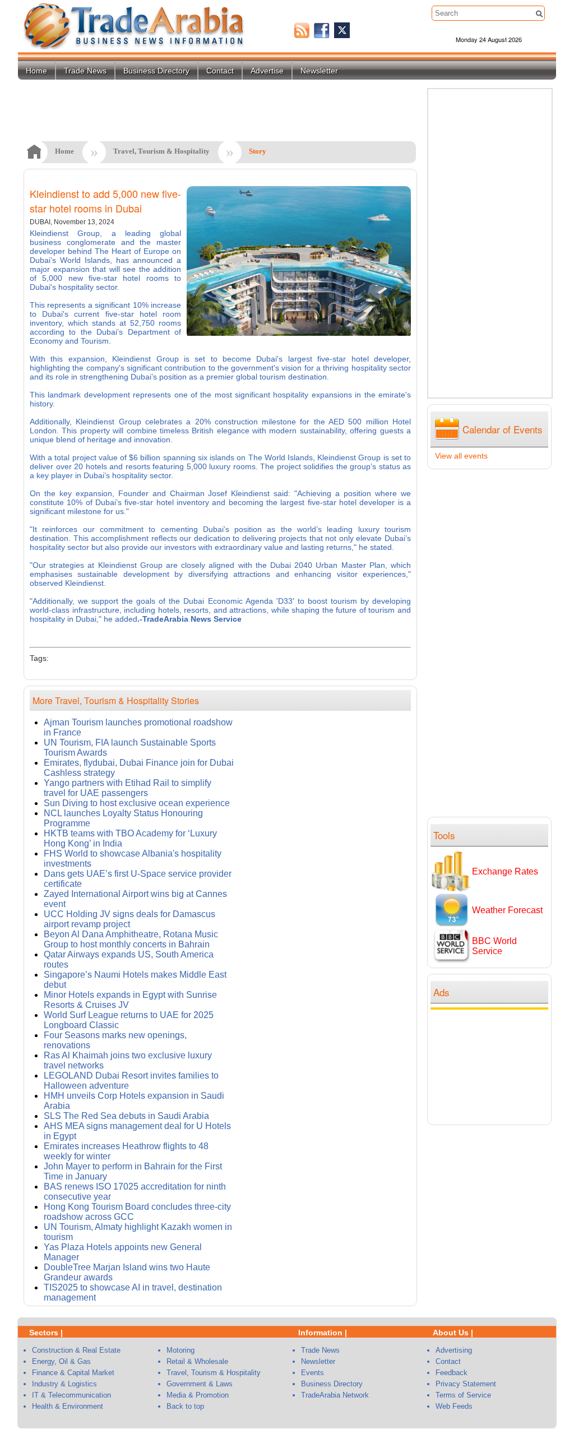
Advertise (267, 70)
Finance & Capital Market (73, 1372)
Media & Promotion (197, 1395)
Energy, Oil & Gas (61, 1361)
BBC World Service (494, 946)
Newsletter (319, 70)
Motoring (180, 1350)
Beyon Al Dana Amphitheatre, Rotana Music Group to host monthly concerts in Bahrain (131, 939)
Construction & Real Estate (76, 1350)
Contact (220, 70)
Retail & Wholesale (197, 1361)
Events (312, 1372)
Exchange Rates (505, 871)
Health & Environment (67, 1406)
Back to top (185, 1406)
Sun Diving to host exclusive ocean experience (137, 803)
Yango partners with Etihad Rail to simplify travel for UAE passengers (127, 788)
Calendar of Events (502, 429)
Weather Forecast (507, 910)
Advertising (454, 1350)
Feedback (451, 1372)
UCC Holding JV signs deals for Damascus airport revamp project (129, 919)
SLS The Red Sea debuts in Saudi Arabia (126, 1116)
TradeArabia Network (335, 1395)
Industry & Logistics (64, 1384)
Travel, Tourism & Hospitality (161, 151)
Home (36, 70)
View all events (461, 455)
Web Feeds (454, 1406)
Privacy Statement (466, 1384)
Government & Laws (199, 1384)
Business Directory (156, 70)
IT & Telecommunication (71, 1395)
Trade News (85, 70)
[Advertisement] (492, 1066)
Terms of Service (463, 1395)
